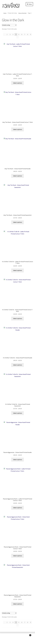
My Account (6, 636)
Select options (17, 83)
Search (17, 636)
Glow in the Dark (22, 13)
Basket (27, 634)
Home (4, 13)
